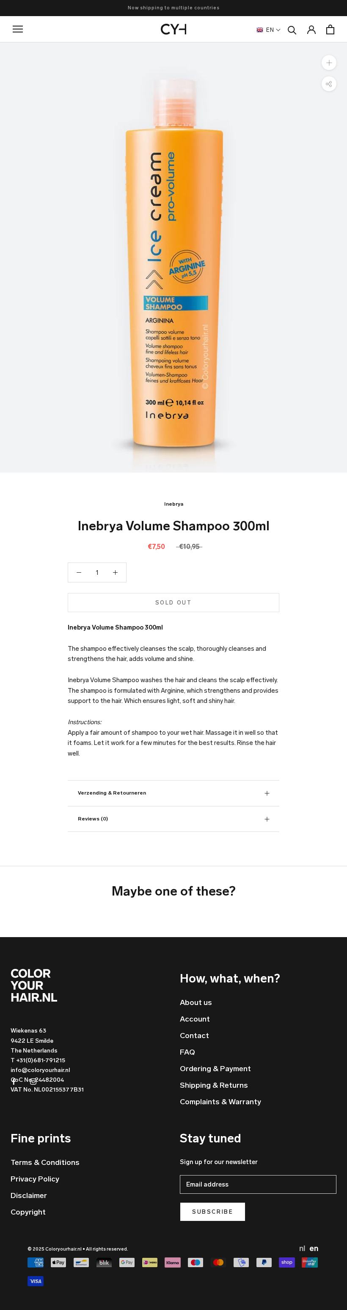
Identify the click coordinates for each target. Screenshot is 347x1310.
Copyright (28, 1212)
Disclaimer (29, 1195)
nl (303, 1248)
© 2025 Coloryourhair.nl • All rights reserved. (78, 1249)
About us (196, 1002)
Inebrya (173, 504)
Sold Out (173, 602)
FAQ (187, 1052)
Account (195, 1019)
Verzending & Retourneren (112, 793)
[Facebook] (14, 1081)
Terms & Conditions (45, 1162)
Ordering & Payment (215, 1068)
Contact (194, 1035)
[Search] (292, 29)
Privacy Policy (35, 1179)
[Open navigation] (24, 29)
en (313, 1248)
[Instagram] (33, 1081)
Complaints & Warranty (220, 1101)
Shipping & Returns (214, 1085)
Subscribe (212, 1212)
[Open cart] (330, 29)
